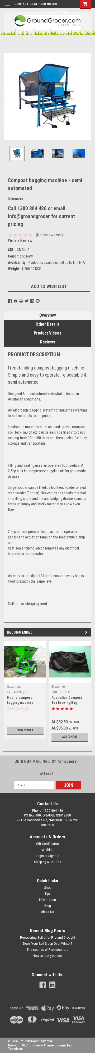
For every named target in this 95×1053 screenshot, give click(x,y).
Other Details (48, 324)
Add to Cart (69, 736)
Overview (47, 315)
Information (47, 900)
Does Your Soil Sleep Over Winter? (47, 944)
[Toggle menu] (7, 7)
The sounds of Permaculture (47, 950)
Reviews (47, 342)
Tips (48, 894)
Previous (8, 97)
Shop (47, 888)
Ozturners (14, 687)
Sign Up (66, 11)
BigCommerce (32, 1045)
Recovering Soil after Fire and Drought (47, 937)
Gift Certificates (47, 844)
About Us (47, 912)
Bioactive (58, 687)
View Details (25, 730)
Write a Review (20, 240)
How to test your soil (48, 956)
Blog (47, 906)
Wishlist (48, 850)
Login (51, 11)
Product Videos (47, 333)
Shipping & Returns (47, 862)
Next (87, 97)
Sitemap (47, 1041)
